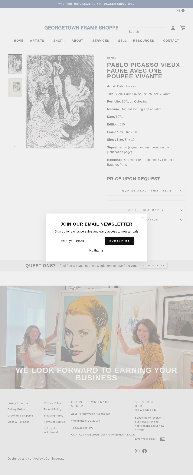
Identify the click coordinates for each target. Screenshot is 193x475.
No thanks (96, 250)
